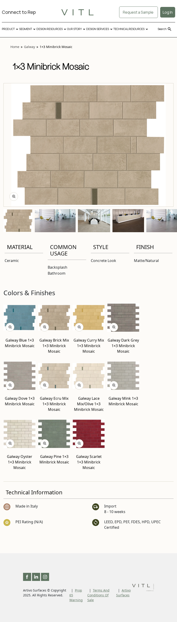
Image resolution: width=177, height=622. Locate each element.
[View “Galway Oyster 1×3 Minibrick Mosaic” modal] (10, 443)
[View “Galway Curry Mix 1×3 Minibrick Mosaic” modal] (79, 327)
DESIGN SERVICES (97, 29)
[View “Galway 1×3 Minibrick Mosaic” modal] (13, 196)
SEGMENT (25, 29)
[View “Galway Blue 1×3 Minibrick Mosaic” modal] (10, 327)
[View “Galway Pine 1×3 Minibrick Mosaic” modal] (44, 443)
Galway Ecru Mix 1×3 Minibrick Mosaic (54, 404)
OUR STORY (74, 29)
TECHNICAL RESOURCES (129, 29)
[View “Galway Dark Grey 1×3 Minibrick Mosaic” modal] (113, 327)
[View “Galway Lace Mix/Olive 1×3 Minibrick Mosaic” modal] (79, 385)
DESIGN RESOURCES (49, 29)
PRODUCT (8, 29)
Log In (168, 12)
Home (14, 47)
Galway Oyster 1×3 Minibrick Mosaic (19, 462)
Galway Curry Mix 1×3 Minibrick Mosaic (89, 346)
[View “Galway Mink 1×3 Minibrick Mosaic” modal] (113, 385)
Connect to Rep (19, 12)
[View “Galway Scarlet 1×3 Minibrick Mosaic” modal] (79, 443)
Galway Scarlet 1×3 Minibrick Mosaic (89, 462)
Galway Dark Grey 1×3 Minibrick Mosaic (123, 346)
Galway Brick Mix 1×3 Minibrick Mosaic (54, 346)
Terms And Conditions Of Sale (98, 595)
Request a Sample (138, 12)
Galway (29, 47)
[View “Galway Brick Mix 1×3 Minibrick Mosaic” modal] (44, 327)
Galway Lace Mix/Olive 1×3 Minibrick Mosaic (89, 404)
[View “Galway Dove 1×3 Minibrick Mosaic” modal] (10, 385)
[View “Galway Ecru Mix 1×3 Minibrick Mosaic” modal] (44, 385)
